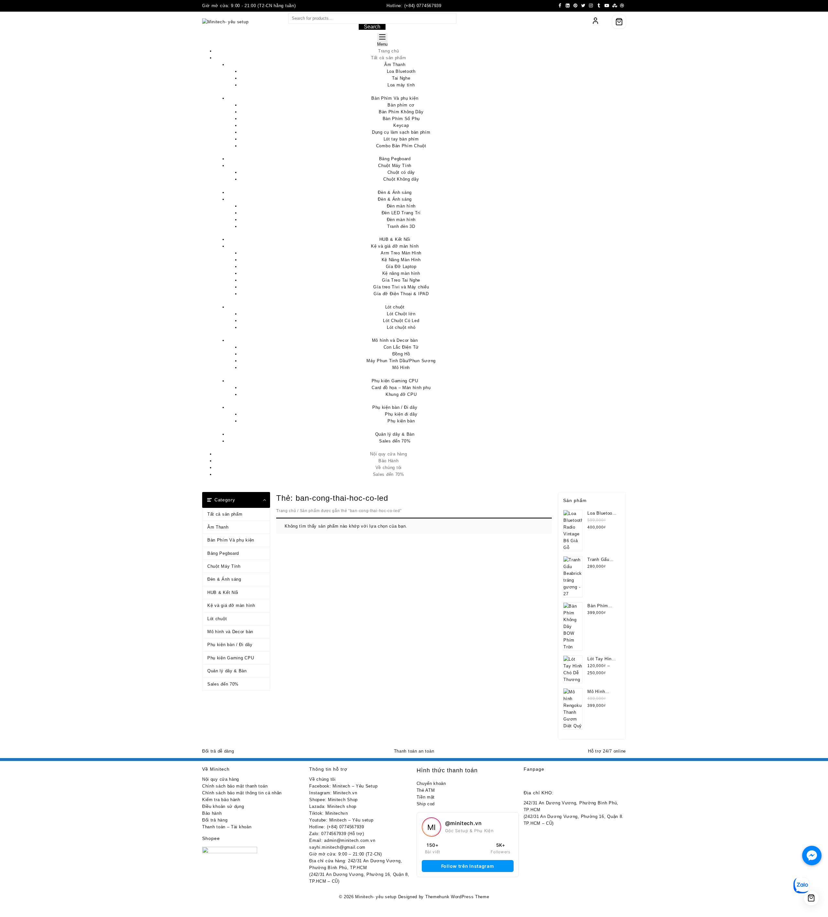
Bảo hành (212, 813)
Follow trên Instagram (467, 866)
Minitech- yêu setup (375, 896)
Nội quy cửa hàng (220, 779)
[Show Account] (595, 22)
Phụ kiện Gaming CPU (230, 657)
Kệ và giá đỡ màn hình (231, 605)
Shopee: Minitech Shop (333, 799)
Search (372, 26)
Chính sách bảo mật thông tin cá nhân (242, 792)
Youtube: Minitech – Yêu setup (341, 820)
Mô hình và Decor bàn (230, 631)
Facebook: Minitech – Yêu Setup (343, 786)
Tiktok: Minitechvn (328, 813)
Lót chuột (217, 618)
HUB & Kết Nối (222, 592)
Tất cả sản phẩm (225, 514)
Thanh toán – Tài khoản (226, 826)
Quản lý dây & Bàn (227, 670)
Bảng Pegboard (223, 553)
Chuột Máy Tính (224, 566)
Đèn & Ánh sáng (224, 579)
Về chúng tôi (322, 779)
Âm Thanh (218, 527)
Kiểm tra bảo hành (221, 799)
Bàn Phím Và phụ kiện (230, 540)
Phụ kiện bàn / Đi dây (230, 644)
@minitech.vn (463, 823)
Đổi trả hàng (214, 820)
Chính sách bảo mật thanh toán (234, 786)
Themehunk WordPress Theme (457, 896)
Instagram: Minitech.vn (333, 792)
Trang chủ (286, 511)
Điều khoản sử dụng (223, 806)
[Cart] (619, 22)
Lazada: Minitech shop (332, 806)
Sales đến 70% (223, 684)
